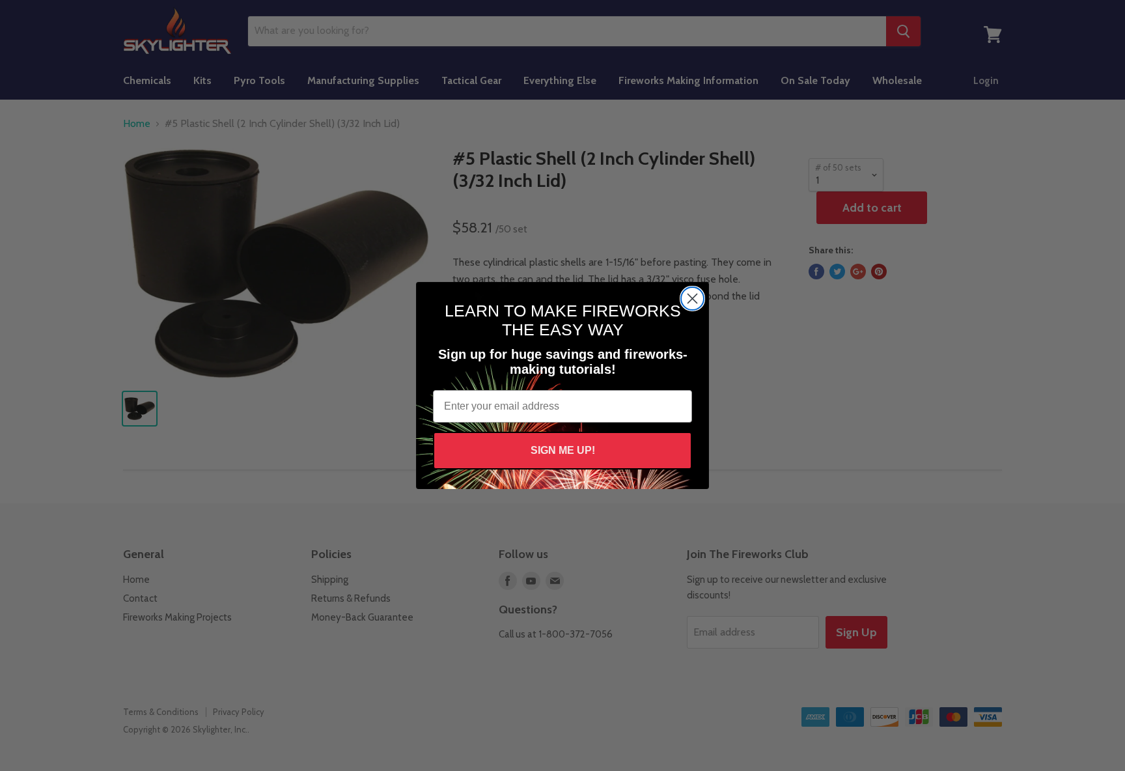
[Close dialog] (692, 298)
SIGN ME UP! (563, 450)
